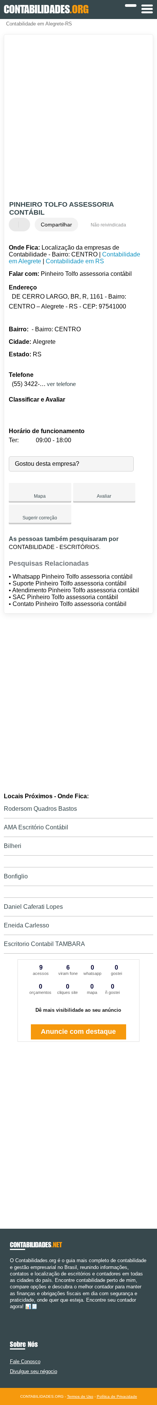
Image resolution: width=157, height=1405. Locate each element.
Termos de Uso (80, 1396)
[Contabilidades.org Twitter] (15, 1313)
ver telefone (61, 384)
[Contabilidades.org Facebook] (11, 1313)
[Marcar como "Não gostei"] (25, 225)
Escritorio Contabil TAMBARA (44, 944)
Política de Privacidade (117, 1396)
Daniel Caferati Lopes (33, 906)
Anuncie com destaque (78, 1031)
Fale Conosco (25, 1361)
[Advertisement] (78, 118)
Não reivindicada (108, 225)
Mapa (40, 496)
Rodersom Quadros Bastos (40, 808)
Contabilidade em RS (75, 261)
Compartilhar (56, 225)
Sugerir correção (39, 518)
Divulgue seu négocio (33, 1371)
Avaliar (104, 496)
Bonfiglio (16, 876)
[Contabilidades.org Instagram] (18, 1313)
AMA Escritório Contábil (36, 827)
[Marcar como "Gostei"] (16, 225)
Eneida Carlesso (26, 925)
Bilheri (12, 846)
